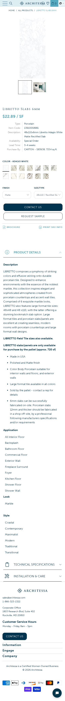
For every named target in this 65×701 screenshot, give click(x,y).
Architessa (36, 669)
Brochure (13, 227)
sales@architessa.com (13, 597)
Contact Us (14, 636)
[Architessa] (32, 3)
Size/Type (39, 188)
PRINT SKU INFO (52, 227)
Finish (6, 188)
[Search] (10, 3)
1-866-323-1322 (11, 601)
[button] (61, 3)
